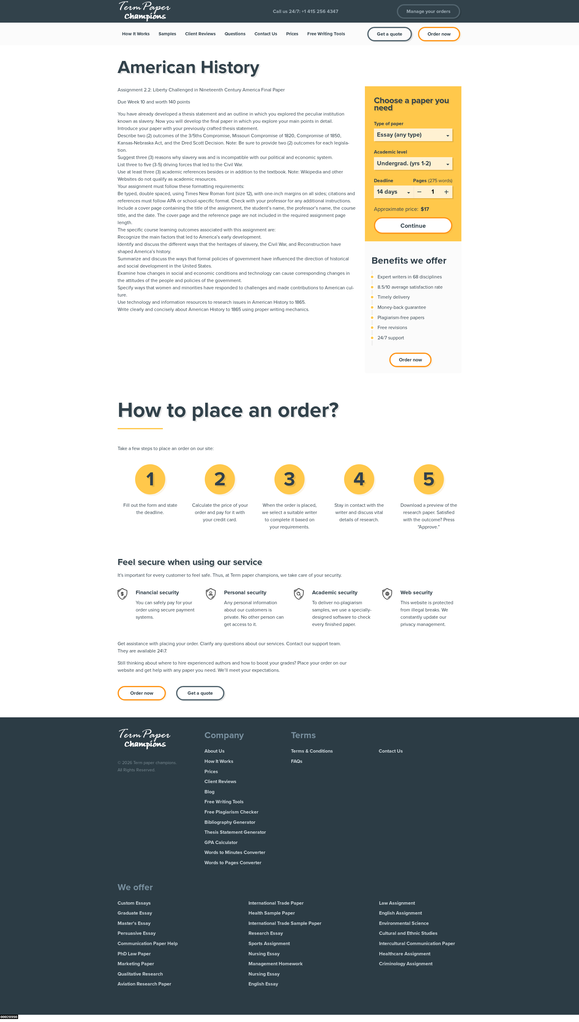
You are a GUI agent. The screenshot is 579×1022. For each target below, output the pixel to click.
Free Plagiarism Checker (231, 812)
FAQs (296, 761)
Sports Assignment (269, 944)
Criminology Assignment (405, 964)
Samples (167, 33)
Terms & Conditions (312, 751)
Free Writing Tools (326, 33)
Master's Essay (134, 923)
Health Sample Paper (271, 913)
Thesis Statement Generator (235, 832)
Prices (292, 33)
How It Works (136, 33)
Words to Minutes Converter (234, 852)
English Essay (263, 984)
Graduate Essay (135, 913)
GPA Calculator (221, 843)
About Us (214, 751)
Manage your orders (429, 11)
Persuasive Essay (137, 933)
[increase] (446, 190)
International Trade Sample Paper (284, 923)
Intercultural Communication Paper (417, 944)
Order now (439, 34)
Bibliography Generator (229, 822)
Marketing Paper (136, 964)
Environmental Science (404, 923)
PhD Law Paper (134, 954)
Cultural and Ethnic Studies (408, 933)
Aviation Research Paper (144, 984)
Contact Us (266, 33)
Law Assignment (397, 903)
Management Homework (275, 964)
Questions (235, 33)
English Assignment (400, 913)
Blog (209, 792)
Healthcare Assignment (404, 954)
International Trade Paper (276, 903)
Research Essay (265, 933)
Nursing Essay (264, 954)
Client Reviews (200, 33)
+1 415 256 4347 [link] (320, 11)
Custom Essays (134, 903)
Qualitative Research (140, 974)
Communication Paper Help (148, 944)
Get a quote (389, 34)
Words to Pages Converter (232, 863)
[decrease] (419, 190)
